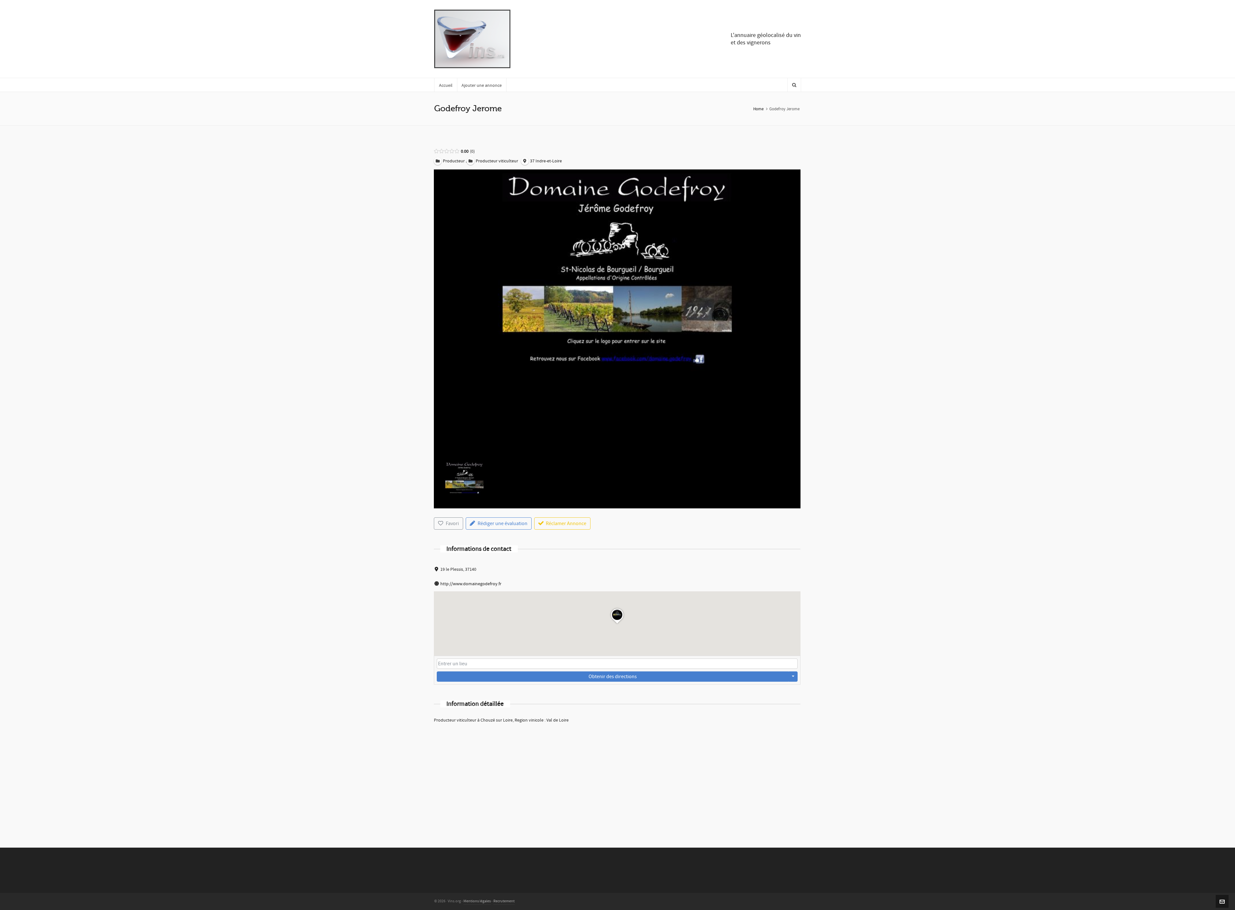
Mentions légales (477, 901)
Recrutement (504, 901)
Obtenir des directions (613, 676)
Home (758, 109)
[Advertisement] (617, 777)
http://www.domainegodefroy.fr (470, 584)
